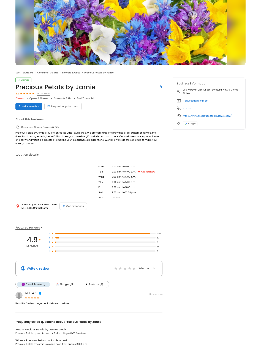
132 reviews (43, 93)
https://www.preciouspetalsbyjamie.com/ (207, 116)
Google (191, 123)
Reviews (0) (96, 284)
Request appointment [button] (195, 100)
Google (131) (67, 284)
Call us (187, 108)
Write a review (30, 106)
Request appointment (65, 106)
